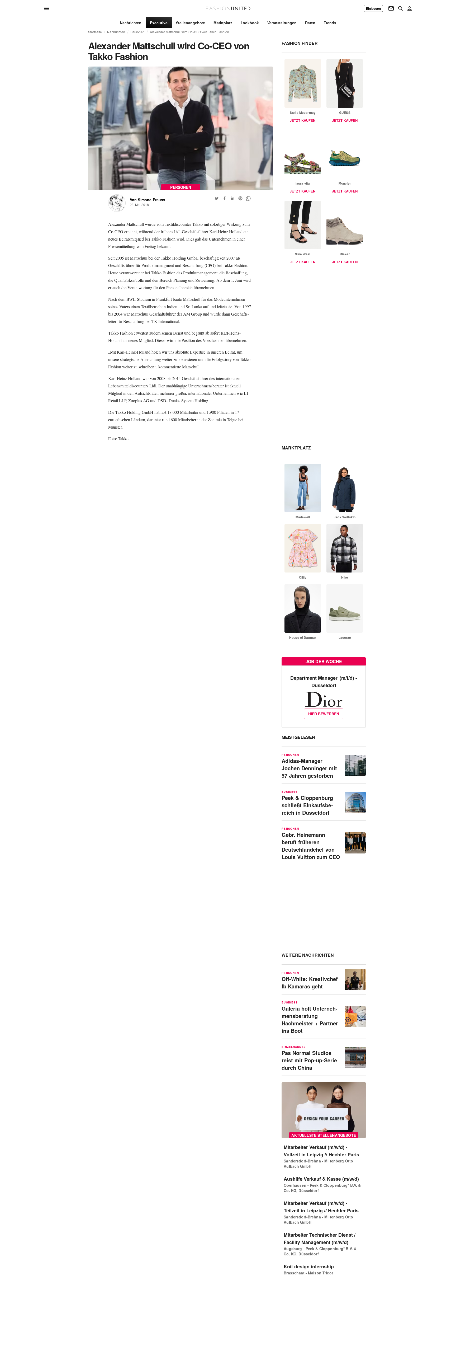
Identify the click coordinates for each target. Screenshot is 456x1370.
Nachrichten (116, 32)
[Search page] (400, 8)
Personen (137, 32)
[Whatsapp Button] (248, 198)
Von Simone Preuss (147, 199)
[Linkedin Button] (232, 198)
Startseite (95, 32)
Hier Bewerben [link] (323, 713)
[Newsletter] (391, 8)
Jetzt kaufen (302, 120)
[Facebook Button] (225, 198)
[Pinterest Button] (240, 198)
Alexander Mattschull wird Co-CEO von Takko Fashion (189, 32)
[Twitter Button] (217, 198)
